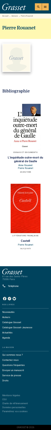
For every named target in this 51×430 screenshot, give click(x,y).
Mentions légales (11, 395)
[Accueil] (14, 7)
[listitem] (4, 298)
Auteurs (14, 16)
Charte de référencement (15, 403)
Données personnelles (14, 407)
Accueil (5, 16)
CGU (4, 399)
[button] (25, 312)
